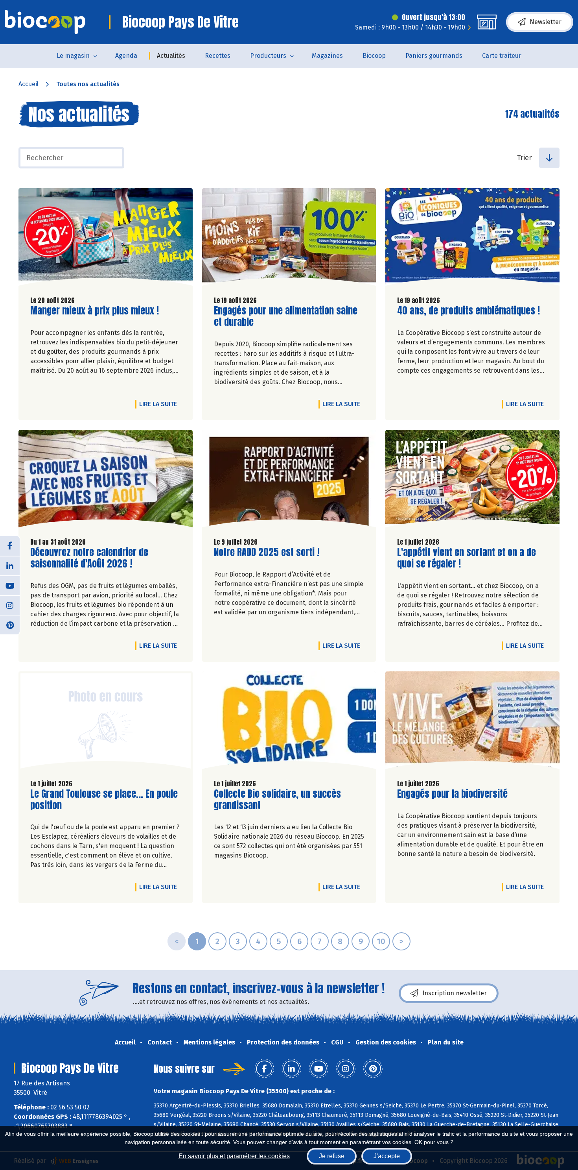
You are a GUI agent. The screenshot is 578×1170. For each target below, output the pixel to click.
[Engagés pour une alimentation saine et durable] (289, 239)
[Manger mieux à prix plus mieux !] (105, 239)
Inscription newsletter (454, 993)
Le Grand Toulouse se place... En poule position (104, 799)
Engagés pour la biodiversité (452, 794)
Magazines (327, 55)
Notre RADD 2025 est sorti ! (266, 552)
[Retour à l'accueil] (45, 22)
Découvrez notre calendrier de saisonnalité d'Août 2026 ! (89, 558)
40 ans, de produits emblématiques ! (468, 310)
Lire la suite (160, 404)
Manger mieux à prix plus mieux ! (94, 310)
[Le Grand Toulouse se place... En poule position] (105, 722)
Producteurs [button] (268, 55)
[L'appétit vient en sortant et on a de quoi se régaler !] (472, 480)
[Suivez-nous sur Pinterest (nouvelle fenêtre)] (10, 624)
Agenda (126, 55)
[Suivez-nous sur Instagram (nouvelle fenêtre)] (10, 605)
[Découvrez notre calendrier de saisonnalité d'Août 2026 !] (105, 480)
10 (381, 941)
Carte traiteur (501, 55)
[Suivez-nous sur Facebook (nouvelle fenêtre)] (10, 546)
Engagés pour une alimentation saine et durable (285, 316)
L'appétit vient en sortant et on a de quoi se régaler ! (466, 558)
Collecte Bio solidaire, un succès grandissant (277, 799)
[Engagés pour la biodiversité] (472, 722)
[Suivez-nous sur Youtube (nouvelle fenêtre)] (10, 585)
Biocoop (374, 55)
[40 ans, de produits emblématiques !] (472, 239)
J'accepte (387, 1156)
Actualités (171, 55)
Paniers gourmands (433, 55)
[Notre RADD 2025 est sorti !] (289, 480)
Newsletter (545, 22)
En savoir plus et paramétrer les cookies (234, 1156)
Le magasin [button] (73, 55)
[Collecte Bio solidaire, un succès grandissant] (289, 722)
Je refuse (331, 1156)
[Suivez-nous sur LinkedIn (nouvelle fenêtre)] (10, 565)
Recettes (217, 55)
